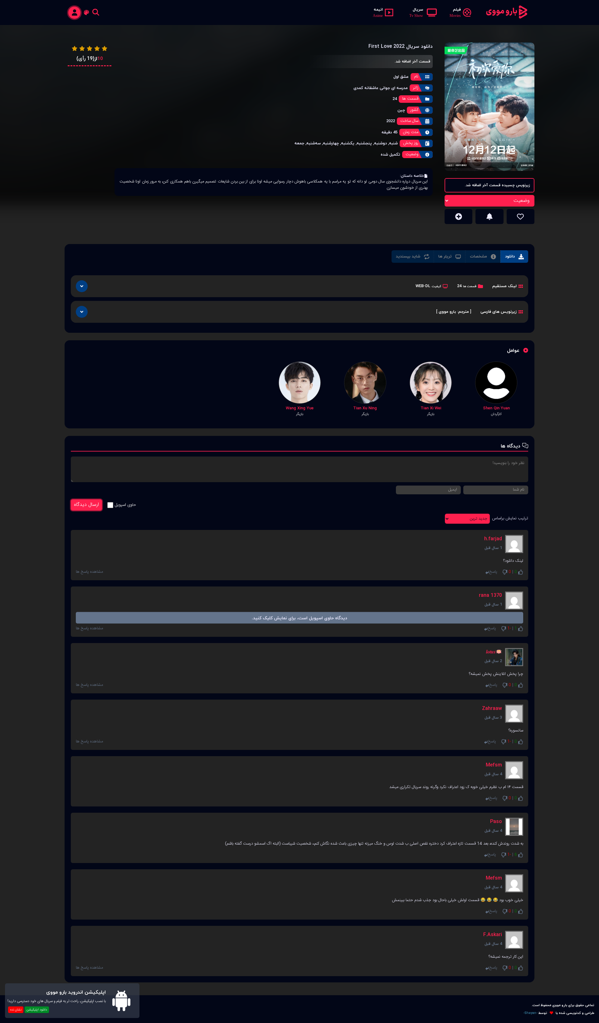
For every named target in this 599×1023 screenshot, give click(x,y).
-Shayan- (530, 1013)
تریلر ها (445, 256)
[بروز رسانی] (489, 216)
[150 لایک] (520, 216)
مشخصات (478, 256)
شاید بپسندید (408, 256)
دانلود (510, 256)
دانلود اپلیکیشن (37, 1009)
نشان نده (16, 1009)
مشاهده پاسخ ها (89, 572)
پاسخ (493, 572)
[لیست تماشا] (458, 216)
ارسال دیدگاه (86, 505)
